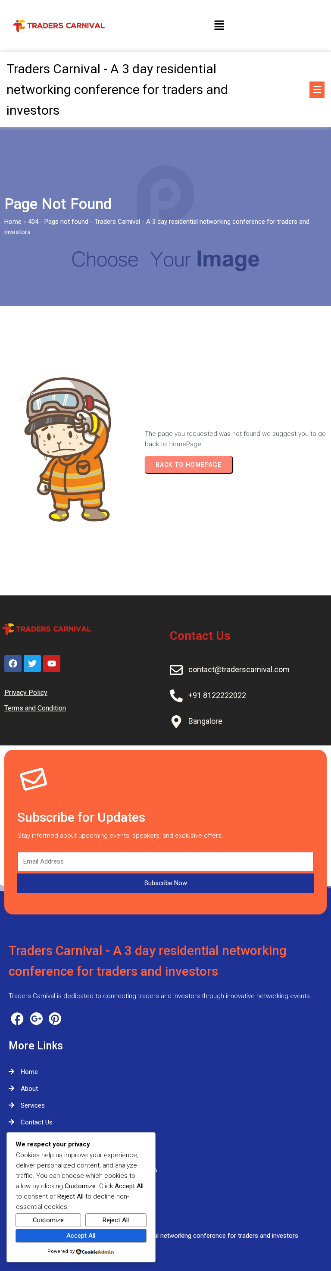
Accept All (80, 1236)
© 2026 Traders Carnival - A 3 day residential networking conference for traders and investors (165, 1236)
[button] (219, 25)
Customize (48, 1220)
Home (13, 221)
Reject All (116, 1220)
